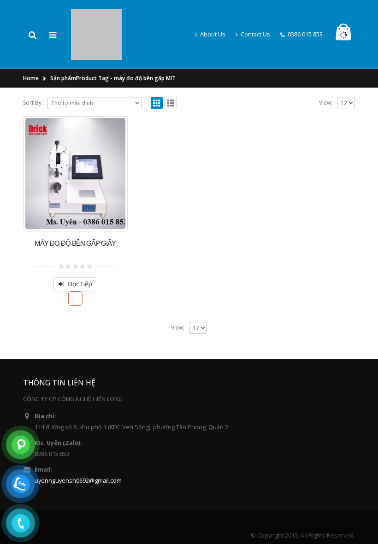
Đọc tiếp (80, 254)
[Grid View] (157, 73)
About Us (212, 20)
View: (325, 73)
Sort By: (33, 73)
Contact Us (255, 20)
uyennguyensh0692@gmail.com (78, 451)
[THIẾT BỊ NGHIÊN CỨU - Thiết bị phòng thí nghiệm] (96, 18)
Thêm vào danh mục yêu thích (75, 269)
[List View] (171, 73)
